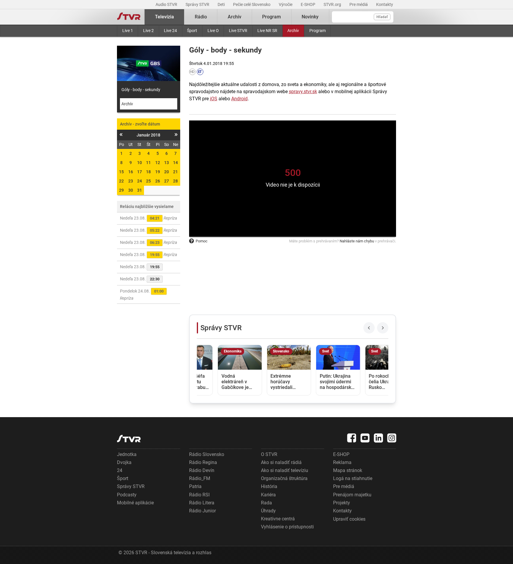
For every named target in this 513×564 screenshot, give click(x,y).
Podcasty (127, 495)
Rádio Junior (202, 511)
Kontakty (384, 4)
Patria (195, 486)
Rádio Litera (201, 503)
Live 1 (127, 30)
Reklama (342, 462)
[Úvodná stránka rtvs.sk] (129, 17)
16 (130, 171)
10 (139, 162)
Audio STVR (167, 4)
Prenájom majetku (352, 495)
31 (139, 190)
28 (175, 181)
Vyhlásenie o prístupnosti (287, 527)
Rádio (201, 17)
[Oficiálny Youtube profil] (365, 438)
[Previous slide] (369, 327)
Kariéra (268, 495)
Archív (293, 30)
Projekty (341, 503)
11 (148, 162)
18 (148, 171)
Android (239, 98)
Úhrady (268, 511)
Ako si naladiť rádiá (281, 462)
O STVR (269, 454)
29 (121, 190)
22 (121, 181)
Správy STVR (198, 4)
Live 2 (148, 30)
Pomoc (202, 241)
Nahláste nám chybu (357, 241)
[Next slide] (382, 327)
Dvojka (124, 462)
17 (139, 171)
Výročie (286, 4)
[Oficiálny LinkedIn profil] (378, 438)
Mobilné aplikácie (135, 503)
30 (130, 190)
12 (157, 162)
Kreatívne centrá (278, 519)
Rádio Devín (201, 470)
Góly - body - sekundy (140, 89)
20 (166, 171)
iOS (213, 98)
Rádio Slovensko (206, 454)
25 (148, 181)
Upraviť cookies (349, 519)
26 (157, 181)
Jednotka (127, 454)
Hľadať (382, 17)
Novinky (310, 17)
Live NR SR (267, 30)
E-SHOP (308, 4)
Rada (266, 503)
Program (317, 30)
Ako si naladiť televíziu (284, 470)
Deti (222, 4)
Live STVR (238, 30)
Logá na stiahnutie (352, 478)
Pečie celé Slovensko (252, 4)
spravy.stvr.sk (303, 91)
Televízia (164, 17)
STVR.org (333, 4)
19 (157, 171)
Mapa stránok (347, 470)
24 (139, 181)
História (269, 486)
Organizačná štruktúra (284, 478)
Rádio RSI (199, 495)
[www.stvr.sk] (129, 439)
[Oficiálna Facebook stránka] (352, 438)
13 (166, 162)
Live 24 (170, 30)
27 (166, 181)
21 (175, 171)
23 (130, 181)
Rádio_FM (199, 478)
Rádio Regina (203, 462)
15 (121, 171)
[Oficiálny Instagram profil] (392, 438)
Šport (192, 30)
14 (175, 162)
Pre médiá (359, 4)
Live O (213, 30)
